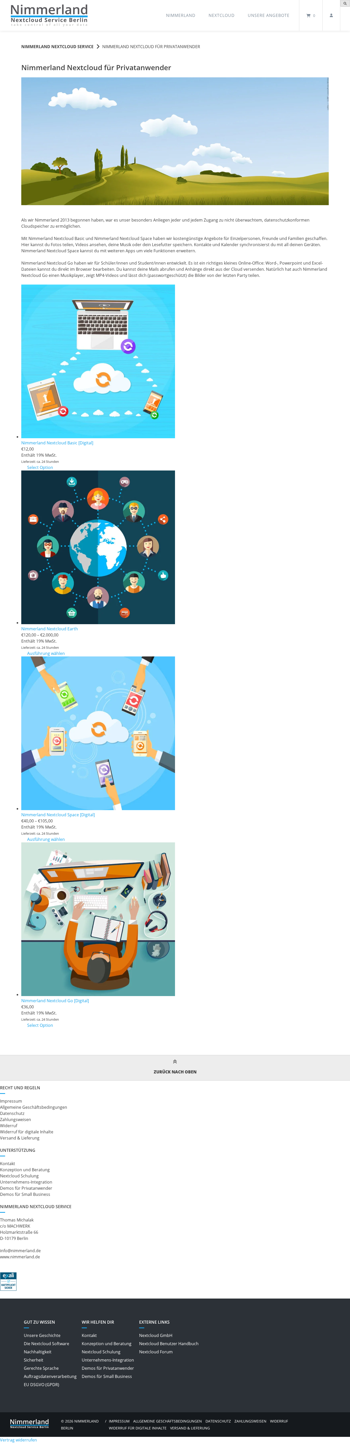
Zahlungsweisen (15, 1119)
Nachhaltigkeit (38, 1352)
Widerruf (8, 1125)
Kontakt (7, 1163)
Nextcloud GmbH (155, 1335)
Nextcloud (222, 15)
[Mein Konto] (331, 15)
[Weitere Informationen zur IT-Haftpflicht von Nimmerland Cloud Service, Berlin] (8, 1289)
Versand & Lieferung (19, 1138)
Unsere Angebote (269, 15)
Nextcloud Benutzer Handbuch (169, 1343)
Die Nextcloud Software (46, 1343)
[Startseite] (49, 15)
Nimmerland (180, 15)
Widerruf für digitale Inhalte (26, 1132)
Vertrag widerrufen (18, 1440)
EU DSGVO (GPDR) (41, 1384)
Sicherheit (33, 1360)
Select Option (40, 467)
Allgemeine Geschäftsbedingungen (33, 1107)
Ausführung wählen (46, 653)
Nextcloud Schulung (19, 1176)
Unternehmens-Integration (26, 1182)
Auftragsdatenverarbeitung (50, 1376)
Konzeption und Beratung (25, 1170)
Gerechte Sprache (41, 1368)
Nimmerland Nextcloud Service (57, 46)
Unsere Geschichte (42, 1335)
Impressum (11, 1101)
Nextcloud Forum (156, 1352)
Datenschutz (12, 1113)
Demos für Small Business (25, 1194)
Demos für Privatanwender (26, 1188)
